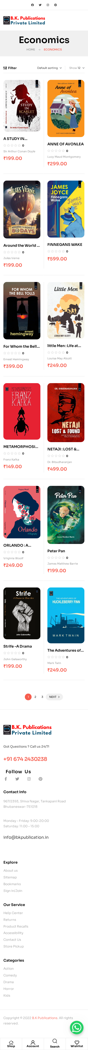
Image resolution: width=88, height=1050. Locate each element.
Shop (11, 1046)
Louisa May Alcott (59, 358)
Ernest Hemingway (16, 359)
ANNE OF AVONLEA (65, 144)
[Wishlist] (77, 1042)
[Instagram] (48, 5)
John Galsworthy (15, 659)
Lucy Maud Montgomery (64, 156)
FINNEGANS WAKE (64, 244)
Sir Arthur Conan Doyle (19, 151)
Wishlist (77, 1046)
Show (73, 68)
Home (30, 49)
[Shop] (11, 1042)
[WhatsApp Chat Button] (76, 1027)
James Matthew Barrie (62, 563)
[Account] (33, 1042)
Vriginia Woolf (13, 558)
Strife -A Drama (17, 646)
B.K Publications (44, 1018)
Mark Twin (54, 663)
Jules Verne (11, 258)
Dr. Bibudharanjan (59, 462)
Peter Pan (56, 551)
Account (33, 1046)
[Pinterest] (55, 5)
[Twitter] (40, 5)
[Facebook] (32, 5)
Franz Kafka (11, 459)
